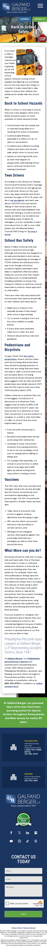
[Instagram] (19, 841)
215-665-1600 (31, 754)
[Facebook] (11, 833)
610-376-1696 (31, 780)
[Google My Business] (36, 833)
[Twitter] (19, 833)
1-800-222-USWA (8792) (33, 751)
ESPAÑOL (24, 19)
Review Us (40, 19)
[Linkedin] (27, 833)
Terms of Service (29, 928)
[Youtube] (11, 841)
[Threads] (36, 841)
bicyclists (28, 356)
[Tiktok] (27, 841)
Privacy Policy (17, 928)
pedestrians (11, 359)
